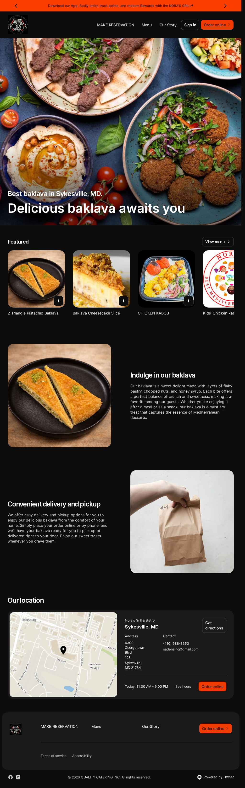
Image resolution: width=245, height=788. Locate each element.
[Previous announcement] (16, 6)
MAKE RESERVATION (115, 24)
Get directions (214, 625)
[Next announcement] (225, 6)
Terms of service (54, 756)
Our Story (168, 24)
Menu (147, 24)
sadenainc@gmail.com (180, 649)
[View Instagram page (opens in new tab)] (18, 777)
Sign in (190, 24)
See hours (183, 686)
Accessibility (82, 756)
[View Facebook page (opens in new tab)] (10, 777)
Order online (212, 686)
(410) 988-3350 (176, 643)
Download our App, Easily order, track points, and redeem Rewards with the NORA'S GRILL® (120, 6)
